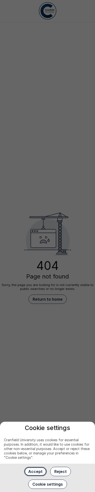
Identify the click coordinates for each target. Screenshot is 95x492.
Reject (60, 471)
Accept (35, 471)
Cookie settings (47, 484)
